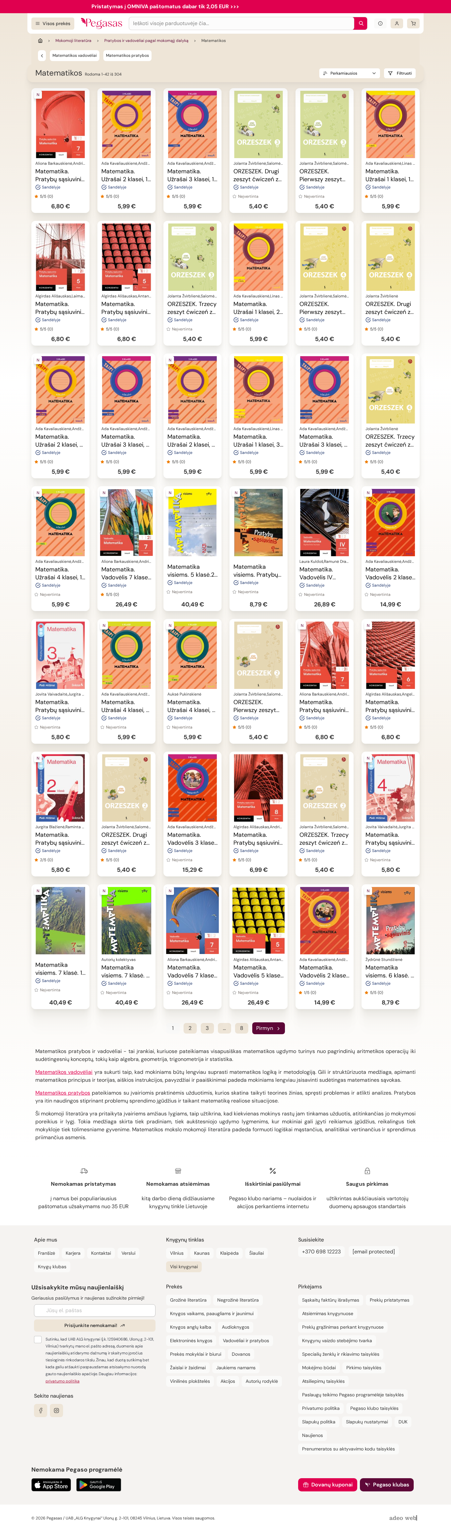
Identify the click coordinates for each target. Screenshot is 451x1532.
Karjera (73, 1253)
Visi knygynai (184, 1267)
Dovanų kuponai (332, 1484)
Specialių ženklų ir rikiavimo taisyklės (340, 1354)
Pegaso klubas (391, 1484)
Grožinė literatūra (188, 1300)
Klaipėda (229, 1253)
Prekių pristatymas (389, 1300)
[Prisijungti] (397, 23)
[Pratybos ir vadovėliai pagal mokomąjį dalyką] (42, 55)
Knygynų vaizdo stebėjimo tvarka (337, 1341)
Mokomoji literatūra (73, 40)
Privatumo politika (321, 1408)
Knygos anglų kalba (190, 1327)
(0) (50, 196)
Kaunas (202, 1253)
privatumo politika (63, 1381)
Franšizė (46, 1253)
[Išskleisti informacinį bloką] (380, 23)
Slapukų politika (318, 1422)
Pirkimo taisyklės (363, 1368)
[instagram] (56, 1410)
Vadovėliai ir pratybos (246, 1341)
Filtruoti (404, 73)
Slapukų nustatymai (367, 1422)
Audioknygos (235, 1327)
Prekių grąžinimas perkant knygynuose (343, 1327)
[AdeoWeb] (404, 1518)
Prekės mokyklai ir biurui (195, 1354)
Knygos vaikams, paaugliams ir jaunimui (212, 1313)
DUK (403, 1422)
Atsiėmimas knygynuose (327, 1313)
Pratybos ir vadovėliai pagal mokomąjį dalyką (146, 40)
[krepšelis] (413, 23)
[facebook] (40, 1410)
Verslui (128, 1253)
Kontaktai (101, 1253)
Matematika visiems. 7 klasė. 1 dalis (58, 973)
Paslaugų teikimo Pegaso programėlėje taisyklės (353, 1395)
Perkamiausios (343, 73)
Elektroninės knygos (191, 1341)
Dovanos (241, 1354)
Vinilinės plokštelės (190, 1381)
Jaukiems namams (236, 1368)
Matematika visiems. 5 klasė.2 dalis (190, 575)
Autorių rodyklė (262, 1381)
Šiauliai (256, 1253)
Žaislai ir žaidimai (188, 1368)
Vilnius (177, 1253)
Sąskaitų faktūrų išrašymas (330, 1300)
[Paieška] (359, 23)
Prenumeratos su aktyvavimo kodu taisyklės (348, 1449)
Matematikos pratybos (127, 55)
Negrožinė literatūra (238, 1300)
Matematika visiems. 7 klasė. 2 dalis (125, 975)
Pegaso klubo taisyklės (374, 1408)
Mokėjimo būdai (319, 1368)
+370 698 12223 (321, 1251)
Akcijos (228, 1381)
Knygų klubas (52, 1267)
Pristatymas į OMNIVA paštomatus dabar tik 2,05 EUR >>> (165, 6)
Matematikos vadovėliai (74, 55)
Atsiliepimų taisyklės (323, 1381)
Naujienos (312, 1435)
